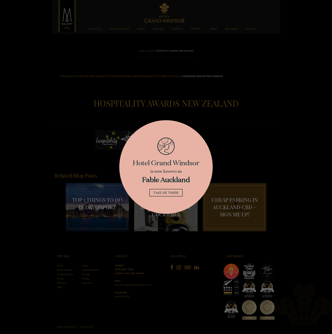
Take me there (166, 193)
